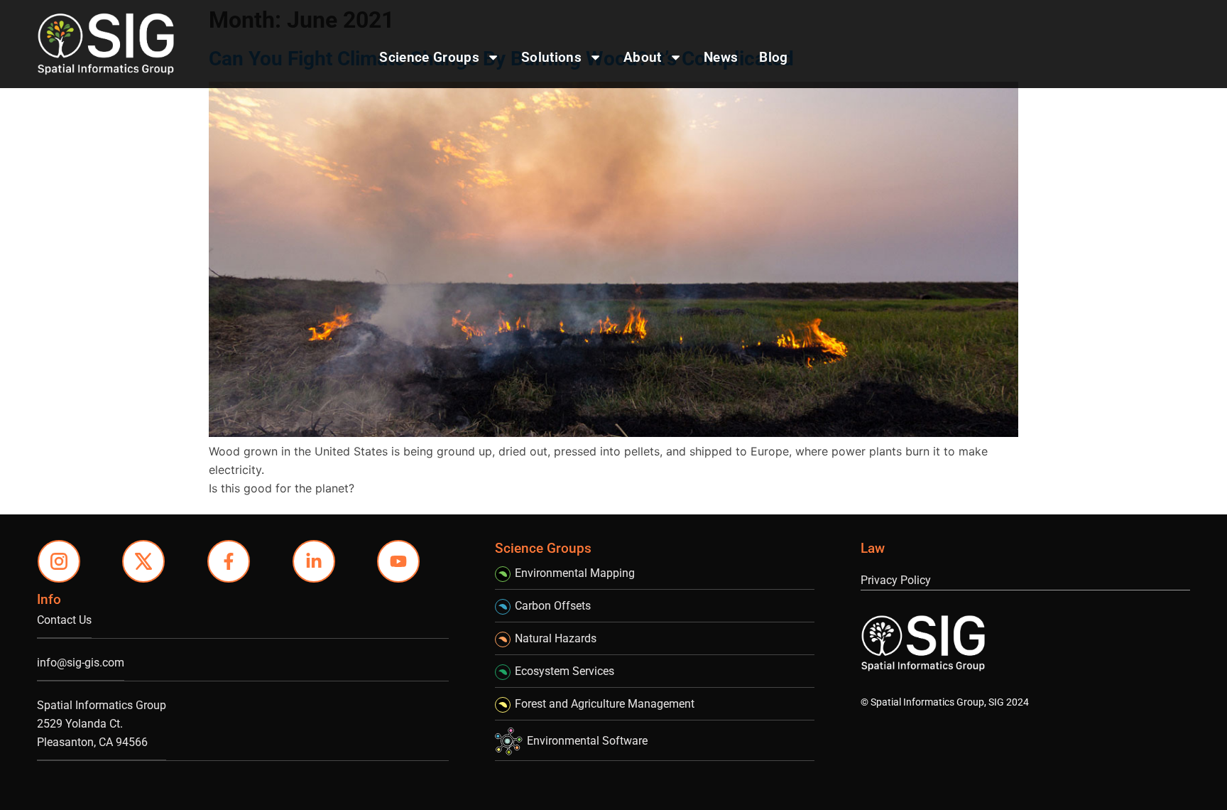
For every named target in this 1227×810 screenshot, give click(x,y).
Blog (773, 57)
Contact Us (64, 620)
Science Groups (429, 57)
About (642, 57)
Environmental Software (587, 740)
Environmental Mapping (575, 573)
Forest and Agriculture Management (604, 704)
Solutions (551, 57)
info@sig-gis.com (80, 662)
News (721, 57)
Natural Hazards (555, 638)
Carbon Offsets (553, 605)
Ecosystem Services (564, 671)
